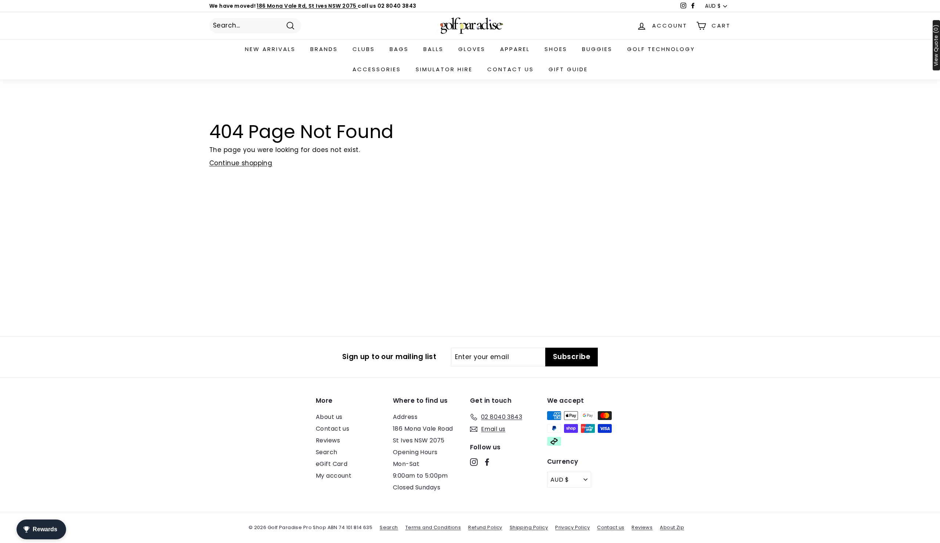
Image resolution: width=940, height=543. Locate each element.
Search (326, 452)
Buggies (597, 49)
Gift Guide (568, 69)
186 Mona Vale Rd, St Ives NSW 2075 (307, 6)
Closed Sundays (416, 487)
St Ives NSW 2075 (419, 440)
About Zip (672, 527)
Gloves (471, 49)
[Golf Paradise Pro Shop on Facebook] (487, 461)
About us (329, 417)
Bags (399, 49)
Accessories (376, 69)
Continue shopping (240, 163)
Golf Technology (661, 49)
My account (333, 475)
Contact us (510, 69)
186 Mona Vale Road (423, 428)
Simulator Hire (444, 69)
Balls (433, 49)
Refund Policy (485, 527)
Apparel (515, 49)
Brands (324, 49)
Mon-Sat (406, 464)
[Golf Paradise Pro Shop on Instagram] (474, 461)
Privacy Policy (572, 527)
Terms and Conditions (433, 527)
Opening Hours (415, 452)
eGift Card (331, 464)
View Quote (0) (936, 45)
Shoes (556, 49)
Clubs (363, 49)
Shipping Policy (529, 527)
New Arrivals (270, 49)
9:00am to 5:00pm (420, 475)
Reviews (328, 440)
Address (405, 417)
